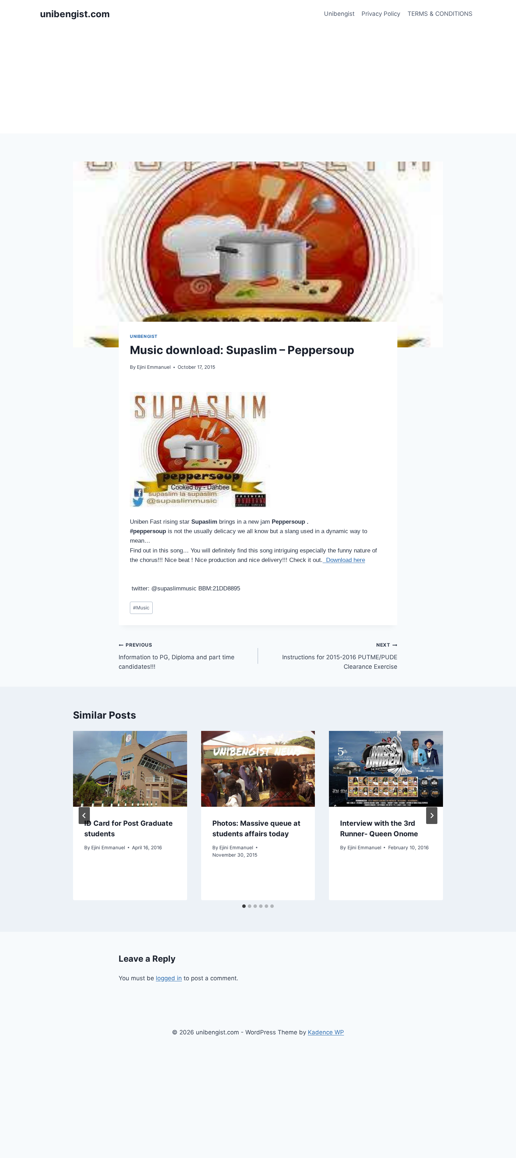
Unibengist (339, 13)
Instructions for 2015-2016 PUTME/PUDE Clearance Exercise (339, 656)
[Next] (431, 815)
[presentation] (130, 769)
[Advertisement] (258, 81)
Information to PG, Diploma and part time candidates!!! (176, 656)
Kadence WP (326, 1032)
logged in (169, 978)
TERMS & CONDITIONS (440, 13)
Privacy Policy (381, 13)
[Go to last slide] (84, 815)
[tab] (244, 906)
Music (141, 607)
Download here (344, 560)
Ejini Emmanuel (154, 367)
